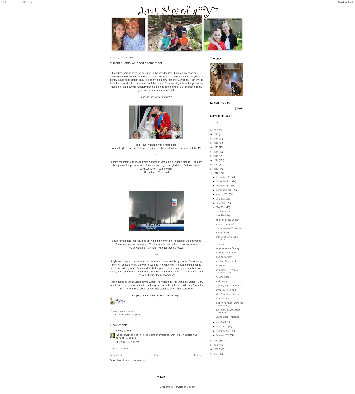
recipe (216, 122)
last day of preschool (226, 261)
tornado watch (223, 233)
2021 (216, 130)
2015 (216, 156)
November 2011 (224, 181)
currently (220, 244)
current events (124, 314)
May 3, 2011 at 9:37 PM (127, 342)
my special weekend (226, 290)
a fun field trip (222, 298)
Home (157, 355)
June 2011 (221, 203)
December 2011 (224, 177)
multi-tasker (221, 281)
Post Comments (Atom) (134, 360)
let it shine (221, 266)
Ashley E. (121, 331)
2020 (216, 134)
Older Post (198, 355)
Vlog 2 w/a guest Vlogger (228, 294)
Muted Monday (223, 215)
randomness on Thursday (228, 228)
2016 (216, 152)
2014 (216, 160)
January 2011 (223, 335)
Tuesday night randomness (229, 285)
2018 (216, 143)
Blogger (191, 387)
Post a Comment (121, 348)
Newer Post (116, 355)
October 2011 (223, 186)
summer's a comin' (225, 224)
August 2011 (222, 194)
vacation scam (223, 211)
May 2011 (221, 207)
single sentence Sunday (227, 220)
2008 (216, 349)
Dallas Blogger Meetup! (227, 317)
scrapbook (136, 314)
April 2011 (221, 322)
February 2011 (223, 331)
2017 (216, 147)
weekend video (223, 277)
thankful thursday (224, 257)
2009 (216, 345)
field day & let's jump (226, 252)
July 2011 (221, 199)
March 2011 (222, 326)
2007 (216, 354)
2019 (216, 139)
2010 (216, 341)
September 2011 (224, 190)
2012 (216, 169)
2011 (216, 173)
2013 (216, 164)
